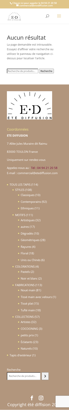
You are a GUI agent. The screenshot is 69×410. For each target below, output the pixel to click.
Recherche (46, 71)
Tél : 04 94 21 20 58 (44, 168)
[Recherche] (45, 376)
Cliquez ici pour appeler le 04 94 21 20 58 (34, 3)
